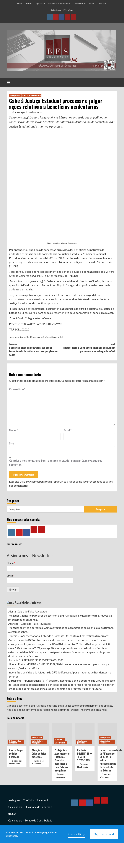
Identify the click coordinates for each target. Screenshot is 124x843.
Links (91, 3)
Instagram (14, 800)
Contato (102, 3)
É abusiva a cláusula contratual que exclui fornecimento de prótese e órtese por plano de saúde (33, 349)
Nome (13, 430)
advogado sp (15, 95)
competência (41, 337)
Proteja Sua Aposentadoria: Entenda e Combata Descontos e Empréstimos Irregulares (58, 635)
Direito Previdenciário (31, 95)
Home (19, 3)
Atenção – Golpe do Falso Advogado (29, 623)
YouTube (28, 800)
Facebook (43, 800)
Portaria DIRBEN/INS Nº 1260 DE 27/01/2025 (35, 660)
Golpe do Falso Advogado (15, 742)
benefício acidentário (24, 337)
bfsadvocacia (34, 112)
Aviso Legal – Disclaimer (62, 10)
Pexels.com (72, 243)
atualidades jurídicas (82, 742)
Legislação (40, 3)
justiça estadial (56, 337)
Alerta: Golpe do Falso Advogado (27, 611)
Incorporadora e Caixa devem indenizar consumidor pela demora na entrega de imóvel (89, 347)
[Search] (114, 83)
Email (68, 430)
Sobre (28, 3)
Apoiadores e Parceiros (59, 3)
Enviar (13, 589)
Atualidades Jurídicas (28, 602)
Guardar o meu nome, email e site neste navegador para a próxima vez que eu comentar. (55, 462)
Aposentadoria (60, 742)
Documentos (80, 3)
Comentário (17, 389)
